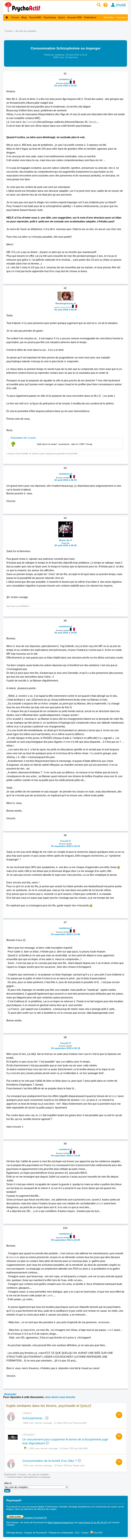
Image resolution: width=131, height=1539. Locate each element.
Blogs (24, 17)
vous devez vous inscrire (60, 1397)
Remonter (10, 1394)
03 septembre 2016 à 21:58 (65, 934)
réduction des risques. (47, 1509)
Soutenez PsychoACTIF (35, 1518)
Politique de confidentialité (61, 1533)
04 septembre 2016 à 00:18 (65, 1048)
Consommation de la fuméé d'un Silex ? (49, 1460)
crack (110, 1330)
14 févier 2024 (67, 1448)
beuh (114, 1096)
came (49, 1295)
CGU (77, 1533)
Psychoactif (10, 1474)
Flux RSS (98, 1533)
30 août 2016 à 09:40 (65, 545)
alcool (99, 1203)
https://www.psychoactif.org (60, 1522)
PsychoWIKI (35, 17)
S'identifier (109, 17)
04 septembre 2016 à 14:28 (65, 1155)
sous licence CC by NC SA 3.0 (92, 1522)
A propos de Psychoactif (35, 1533)
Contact (85, 1533)
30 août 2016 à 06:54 (65, 480)
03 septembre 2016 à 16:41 (65, 846)
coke (83, 1100)
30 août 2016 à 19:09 (65, 632)
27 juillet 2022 (61, 1423)
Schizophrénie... (33, 1418)
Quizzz (61, 17)
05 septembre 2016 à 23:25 (65, 1240)
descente (14, 1257)
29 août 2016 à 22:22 (65, 85)
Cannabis (31, 122)
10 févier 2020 (61, 1465)
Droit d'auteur (12, 1522)
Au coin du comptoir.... (27, 31)
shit (40, 1115)
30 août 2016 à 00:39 (65, 309)
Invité (120, 5)
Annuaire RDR (74, 17)
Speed (92, 122)
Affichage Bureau (14, 1533)
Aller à (8, 1483)
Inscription (121, 17)
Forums (15, 17)
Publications (90, 17)
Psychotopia (50, 17)
